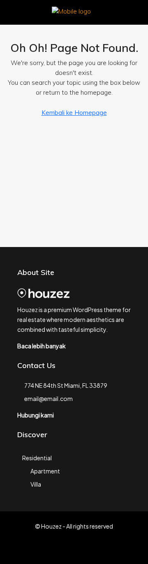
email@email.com (48, 398)
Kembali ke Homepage (74, 113)
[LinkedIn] (88, 549)
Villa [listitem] (35, 484)
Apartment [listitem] (45, 471)
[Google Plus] (103, 549)
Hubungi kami (35, 415)
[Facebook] (45, 549)
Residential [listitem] (37, 457)
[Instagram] (74, 549)
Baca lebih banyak (41, 346)
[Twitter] (60, 549)
